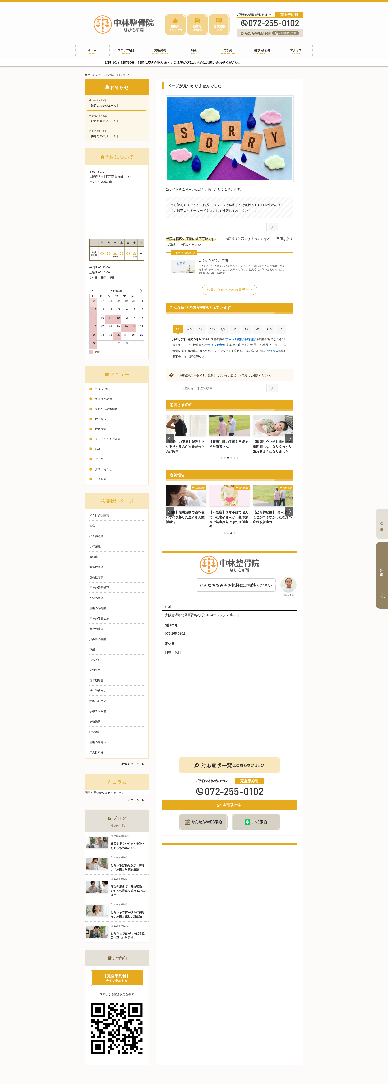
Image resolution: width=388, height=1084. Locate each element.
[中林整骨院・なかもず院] (123, 24)
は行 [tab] (235, 329)
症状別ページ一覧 (133, 764)
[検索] (273, 227)
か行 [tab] (189, 329)
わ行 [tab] (281, 329)
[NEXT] (140, 291)
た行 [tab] (212, 329)
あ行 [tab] (178, 329)
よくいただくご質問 (213, 260)
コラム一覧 (138, 800)
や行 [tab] (258, 329)
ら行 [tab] (269, 329)
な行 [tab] (224, 329)
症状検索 (382, 524)
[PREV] (93, 291)
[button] (221, 458)
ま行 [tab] (247, 329)
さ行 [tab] (201, 329)
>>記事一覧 (117, 824)
